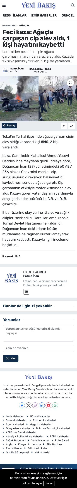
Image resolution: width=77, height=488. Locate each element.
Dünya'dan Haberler (18, 428)
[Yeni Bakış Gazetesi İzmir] (38, 5)
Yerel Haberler (40, 440)
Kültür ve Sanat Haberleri (21, 432)
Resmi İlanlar (14, 448)
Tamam (48, 483)
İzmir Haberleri (15, 416)
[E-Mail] (26, 292)
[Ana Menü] (4, 5)
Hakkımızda (42, 452)
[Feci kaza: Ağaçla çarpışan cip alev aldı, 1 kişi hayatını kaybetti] (38, 98)
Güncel (24, 25)
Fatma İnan (31, 276)
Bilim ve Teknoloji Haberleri (53, 428)
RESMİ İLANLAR (14, 15)
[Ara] (73, 5)
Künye (22, 444)
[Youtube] (48, 405)
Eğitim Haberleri (60, 436)
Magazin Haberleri (41, 424)
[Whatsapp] (55, 405)
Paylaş (11, 125)
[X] (29, 405)
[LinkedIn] (42, 405)
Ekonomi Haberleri (44, 420)
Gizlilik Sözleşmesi (17, 452)
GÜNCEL (68, 15)
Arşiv (9, 444)
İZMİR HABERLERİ (44, 15)
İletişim (36, 444)
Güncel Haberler (40, 416)
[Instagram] (35, 405)
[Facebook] (22, 405)
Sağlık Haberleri (16, 440)
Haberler (8, 25)
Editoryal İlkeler (37, 448)
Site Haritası (54, 444)
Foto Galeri (62, 440)
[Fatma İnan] (11, 278)
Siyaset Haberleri (16, 420)
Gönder (11, 358)
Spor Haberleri (15, 424)
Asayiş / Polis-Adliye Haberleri (25, 436)
